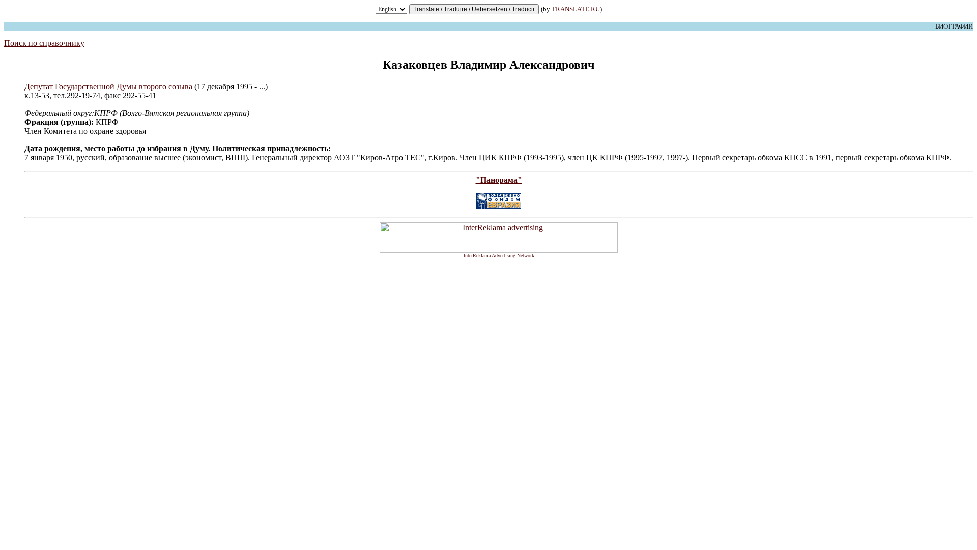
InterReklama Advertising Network (499, 255)
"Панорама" (499, 180)
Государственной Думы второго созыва (123, 86)
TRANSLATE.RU (576, 9)
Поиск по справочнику (44, 43)
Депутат (38, 86)
